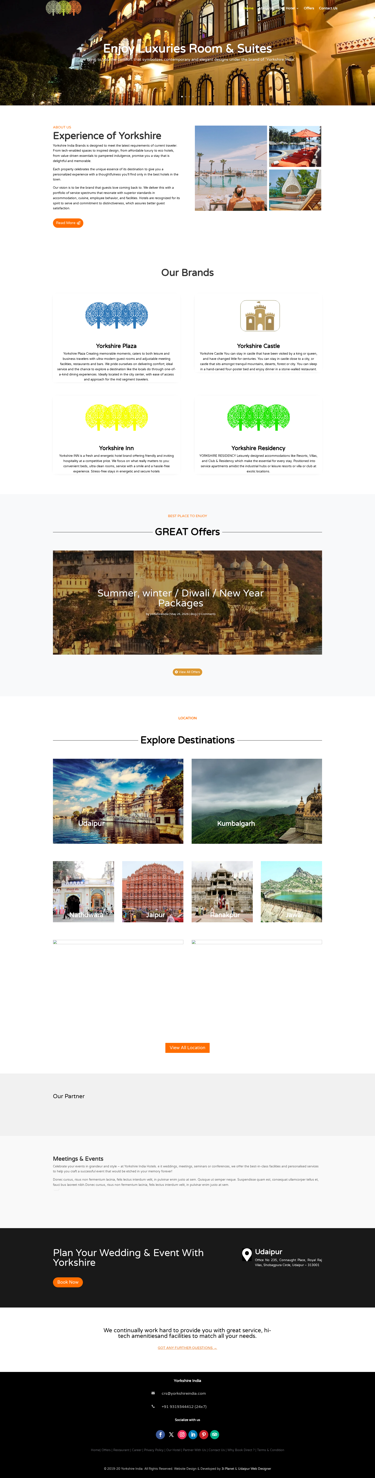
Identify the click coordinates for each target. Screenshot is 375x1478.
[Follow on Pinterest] (203, 1434)
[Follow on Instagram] (182, 1434)
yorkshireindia (159, 614)
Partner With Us (194, 1450)
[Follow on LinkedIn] (192, 1434)
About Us (266, 8)
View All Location (187, 1047)
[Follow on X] (171, 1434)
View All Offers (189, 672)
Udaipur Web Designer (254, 1469)
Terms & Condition (270, 1450)
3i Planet (227, 1469)
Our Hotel (287, 8)
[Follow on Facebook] (160, 1434)
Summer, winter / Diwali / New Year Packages (180, 598)
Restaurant (121, 1450)
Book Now (68, 1282)
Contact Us (328, 8)
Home (248, 8)
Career (136, 1450)
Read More (66, 223)
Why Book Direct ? (241, 1450)
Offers (309, 8)
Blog (194, 614)
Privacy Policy (154, 1450)
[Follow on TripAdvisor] (214, 1434)
